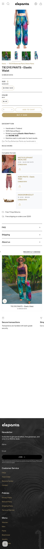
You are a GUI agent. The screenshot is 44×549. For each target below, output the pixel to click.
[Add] (20, 169)
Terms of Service (6, 462)
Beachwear (6, 535)
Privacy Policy (36, 461)
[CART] (40, 4)
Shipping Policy (7, 506)
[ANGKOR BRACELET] (9, 200)
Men (3, 526)
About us (6, 242)
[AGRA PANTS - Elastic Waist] (9, 182)
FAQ (4, 227)
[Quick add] (5, 301)
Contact (5, 485)
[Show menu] (3, 4)
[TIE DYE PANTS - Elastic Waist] (22, 279)
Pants (4, 531)
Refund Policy (7, 502)
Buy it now (22, 115)
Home (4, 63)
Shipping (6, 234)
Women (5, 522)
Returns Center (7, 481)
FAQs (4, 473)
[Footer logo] (10, 424)
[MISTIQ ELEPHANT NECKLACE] (9, 164)
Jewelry (5, 539)
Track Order (6, 477)
